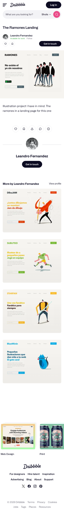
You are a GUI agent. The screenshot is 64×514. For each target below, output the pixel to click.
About (37, 479)
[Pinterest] (40, 486)
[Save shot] (12, 43)
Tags (23, 506)
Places (32, 506)
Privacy (41, 502)
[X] (23, 486)
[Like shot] (5, 43)
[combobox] (21, 14)
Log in (53, 4)
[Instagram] (35, 486)
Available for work (17, 38)
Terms (30, 502)
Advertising (17, 479)
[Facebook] (29, 486)
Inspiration (48, 474)
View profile (55, 183)
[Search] (56, 14)
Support (48, 479)
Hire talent (34, 474)
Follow (29, 38)
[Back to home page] (17, 5)
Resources (45, 506)
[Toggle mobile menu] (5, 5)
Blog (29, 479)
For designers (17, 474)
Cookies (52, 502)
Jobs (15, 506)
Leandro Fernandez (21, 35)
